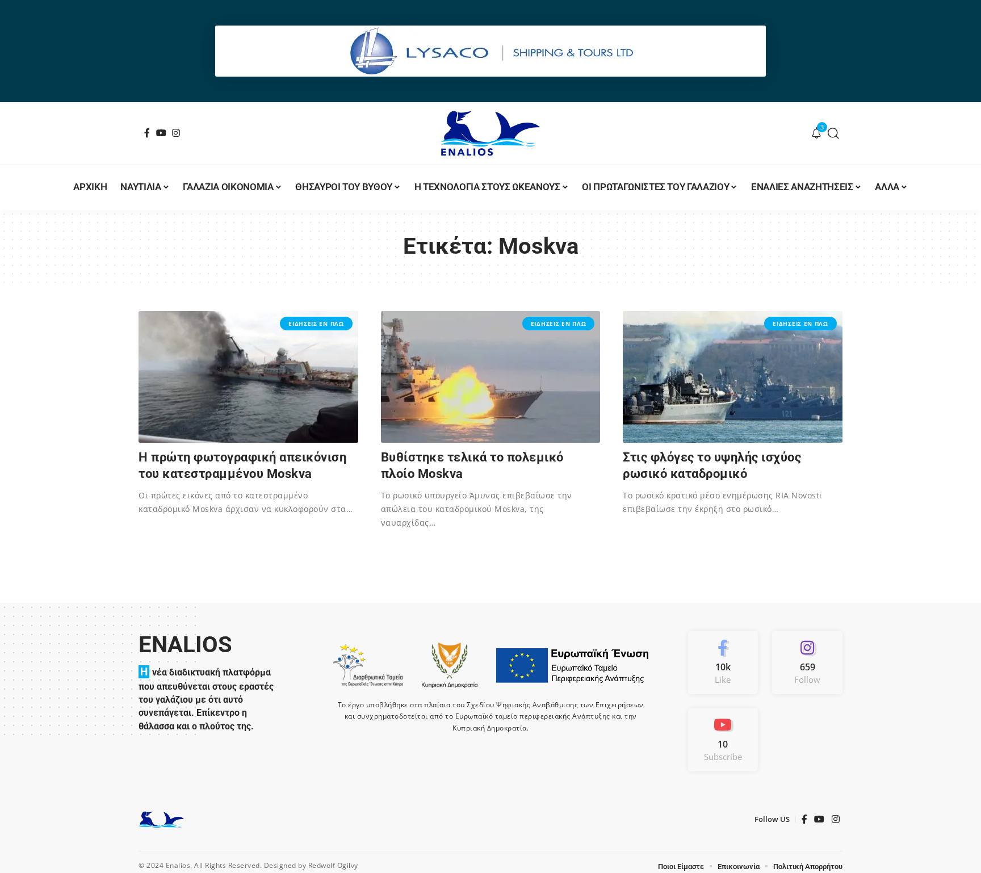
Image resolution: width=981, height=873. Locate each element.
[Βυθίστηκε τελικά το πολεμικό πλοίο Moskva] (491, 377)
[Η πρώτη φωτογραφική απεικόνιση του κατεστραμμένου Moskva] (248, 377)
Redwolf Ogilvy (333, 865)
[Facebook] (147, 132)
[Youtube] (723, 739)
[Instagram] (176, 132)
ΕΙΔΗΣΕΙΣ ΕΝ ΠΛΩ (316, 324)
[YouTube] (161, 132)
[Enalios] (490, 133)
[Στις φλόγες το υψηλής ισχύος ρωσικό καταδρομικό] (732, 377)
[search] (834, 133)
